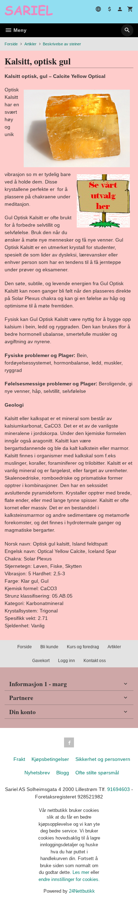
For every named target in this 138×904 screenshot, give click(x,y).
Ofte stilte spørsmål (97, 772)
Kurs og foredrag (83, 646)
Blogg (62, 772)
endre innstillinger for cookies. (69, 879)
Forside (11, 44)
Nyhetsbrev (37, 772)
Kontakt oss (95, 660)
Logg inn (66, 660)
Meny (19, 30)
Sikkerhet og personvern (102, 759)
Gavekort (41, 660)
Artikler (114, 646)
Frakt (19, 759)
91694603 (118, 789)
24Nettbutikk (82, 891)
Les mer (82, 872)
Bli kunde (49, 646)
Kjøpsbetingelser (50, 759)
